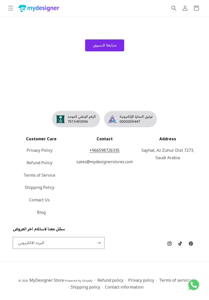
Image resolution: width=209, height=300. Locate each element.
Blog (41, 212)
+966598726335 (104, 150)
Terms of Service (39, 175)
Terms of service (175, 280)
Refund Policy (40, 163)
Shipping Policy (39, 187)
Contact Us (39, 200)
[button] (10, 8)
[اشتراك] (98, 243)
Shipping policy (85, 287)
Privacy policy (141, 280)
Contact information (124, 287)
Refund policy (110, 280)
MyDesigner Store (46, 280)
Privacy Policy (40, 151)
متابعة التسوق (104, 45)
